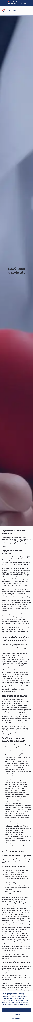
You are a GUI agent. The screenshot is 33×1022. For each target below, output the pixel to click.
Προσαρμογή (16, 1014)
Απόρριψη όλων (16, 1018)
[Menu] (30, 10)
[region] (16, 1006)
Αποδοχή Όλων (16, 1010)
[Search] (27, 10)
